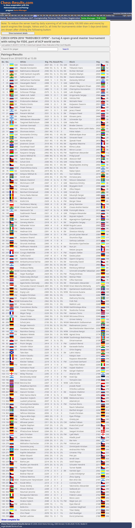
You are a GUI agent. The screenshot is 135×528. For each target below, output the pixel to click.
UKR (101, 15)
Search (66, 49)
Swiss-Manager (88, 18)
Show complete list (10, 519)
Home (3, 18)
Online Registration (70, 18)
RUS (85, 15)
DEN (31, 15)
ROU (82, 15)
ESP (38, 15)
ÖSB (98, 18)
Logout (129, 15)
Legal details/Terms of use (11, 526)
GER (50, 15)
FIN (44, 15)
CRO (25, 15)
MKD (65, 15)
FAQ (59, 18)
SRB (88, 15)
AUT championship (38, 18)
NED (72, 15)
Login (124, 15)
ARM (6, 15)
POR (78, 15)
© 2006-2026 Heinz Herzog (42, 524)
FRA (47, 15)
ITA (59, 15)
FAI (41, 15)
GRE (53, 15)
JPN (62, 15)
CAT (19, 15)
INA (56, 15)
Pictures (52, 18)
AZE (10, 15)
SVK (91, 15)
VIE (104, 15)
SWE (94, 15)
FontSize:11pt (110, 15)
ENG (35, 15)
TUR (98, 15)
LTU (69, 15)
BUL (16, 15)
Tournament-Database (17, 18)
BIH (12, 15)
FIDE (103, 18)
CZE (28, 15)
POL (75, 15)
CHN (22, 15)
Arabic (2, 15)
